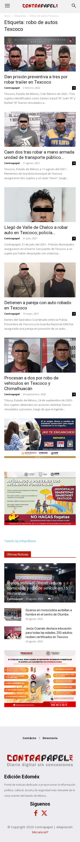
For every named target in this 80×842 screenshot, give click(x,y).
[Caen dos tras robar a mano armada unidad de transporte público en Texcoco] (40, 129)
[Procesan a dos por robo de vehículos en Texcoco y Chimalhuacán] (40, 355)
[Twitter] (44, 813)
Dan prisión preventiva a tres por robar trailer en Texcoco (36, 79)
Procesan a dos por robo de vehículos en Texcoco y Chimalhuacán (31, 383)
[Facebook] (36, 813)
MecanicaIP (40, 832)
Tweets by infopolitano (20, 541)
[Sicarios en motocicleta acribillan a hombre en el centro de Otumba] (12, 614)
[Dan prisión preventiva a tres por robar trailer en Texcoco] (40, 54)
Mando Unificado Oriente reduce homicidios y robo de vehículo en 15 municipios (37, 588)
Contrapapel (12, 87)
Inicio (7, 16)
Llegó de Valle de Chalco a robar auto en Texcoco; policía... (36, 230)
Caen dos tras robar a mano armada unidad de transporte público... (39, 155)
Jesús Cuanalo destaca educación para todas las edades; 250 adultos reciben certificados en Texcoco (49, 633)
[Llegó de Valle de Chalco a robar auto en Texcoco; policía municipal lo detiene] (40, 204)
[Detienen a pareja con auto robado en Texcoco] (40, 279)
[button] (7, 5)
